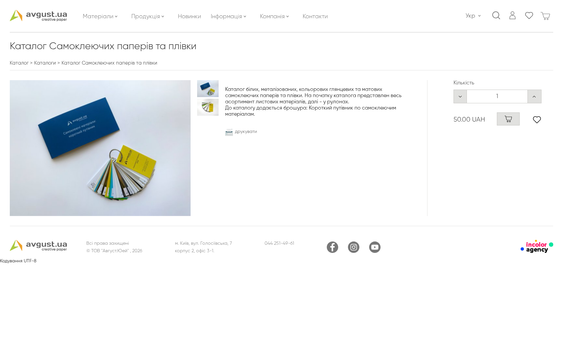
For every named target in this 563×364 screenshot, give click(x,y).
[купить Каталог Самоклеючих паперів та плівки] (508, 118)
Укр (470, 16)
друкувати (246, 131)
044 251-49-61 (279, 243)
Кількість (464, 83)
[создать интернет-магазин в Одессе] (537, 251)
